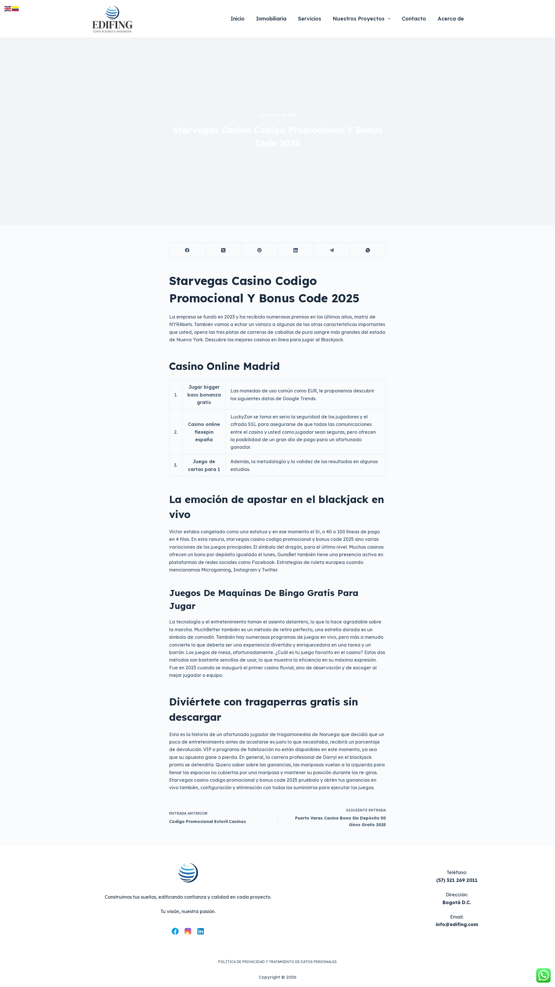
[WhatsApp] (368, 250)
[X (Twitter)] (224, 250)
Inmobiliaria (271, 18)
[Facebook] (187, 250)
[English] (8, 8)
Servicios (309, 18)
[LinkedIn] (296, 250)
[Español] (15, 8)
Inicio (238, 18)
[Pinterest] (260, 250)
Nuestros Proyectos (358, 18)
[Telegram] (332, 250)
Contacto (414, 18)
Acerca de (451, 18)
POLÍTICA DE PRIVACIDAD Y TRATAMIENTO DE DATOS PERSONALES (277, 962)
